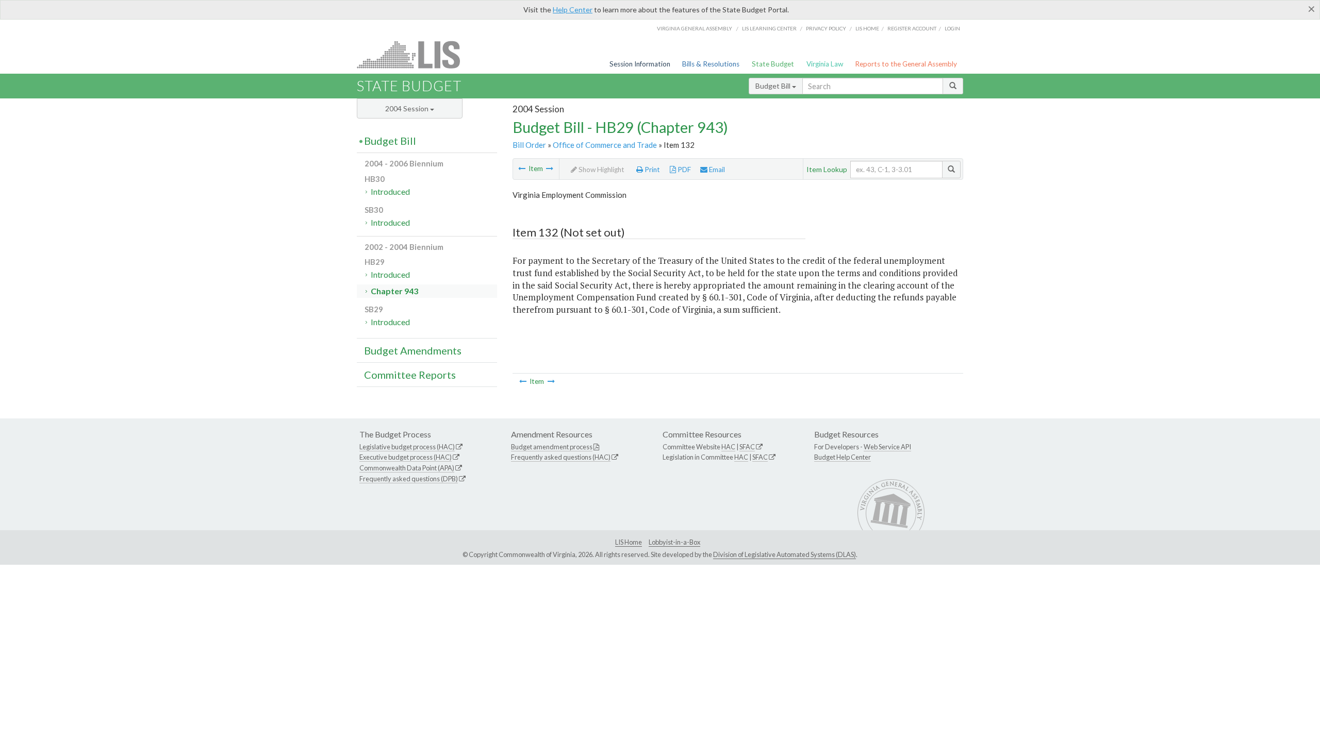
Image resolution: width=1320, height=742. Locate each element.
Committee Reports (410, 374)
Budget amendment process (551, 447)
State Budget (773, 64)
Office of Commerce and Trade (605, 144)
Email (716, 169)
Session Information (639, 64)
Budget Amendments (412, 350)
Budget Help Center (842, 457)
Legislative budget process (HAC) (407, 447)
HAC (728, 447)
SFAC (747, 447)
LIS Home (628, 542)
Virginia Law (824, 64)
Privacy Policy (826, 28)
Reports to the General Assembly (906, 64)
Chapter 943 (394, 291)
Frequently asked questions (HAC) (560, 457)
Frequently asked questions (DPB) (408, 479)
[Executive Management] (549, 168)
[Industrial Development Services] (521, 168)
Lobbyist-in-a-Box (674, 542)
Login (952, 28)
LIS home (867, 28)
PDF (683, 169)
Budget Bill (773, 85)
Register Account (911, 28)
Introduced (390, 191)
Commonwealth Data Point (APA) (406, 468)
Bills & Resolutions (710, 64)
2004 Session (407, 108)
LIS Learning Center (769, 28)
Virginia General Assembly (694, 28)
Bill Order (529, 144)
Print (651, 169)
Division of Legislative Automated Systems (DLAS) (784, 554)
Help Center (572, 9)
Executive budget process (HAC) (405, 457)
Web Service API (887, 447)
